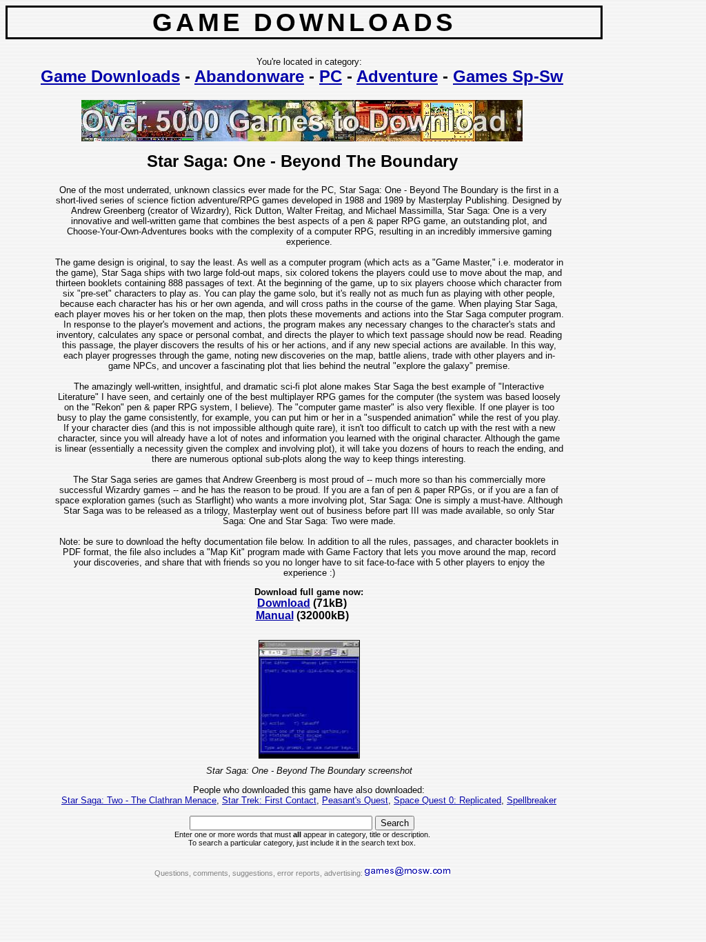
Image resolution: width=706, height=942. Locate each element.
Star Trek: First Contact (269, 800)
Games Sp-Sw (508, 76)
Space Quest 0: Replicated (447, 800)
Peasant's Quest (355, 800)
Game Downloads (110, 76)
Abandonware (249, 76)
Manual (275, 615)
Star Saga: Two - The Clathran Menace (138, 800)
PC (330, 76)
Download (283, 603)
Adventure (397, 76)
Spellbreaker (531, 800)
